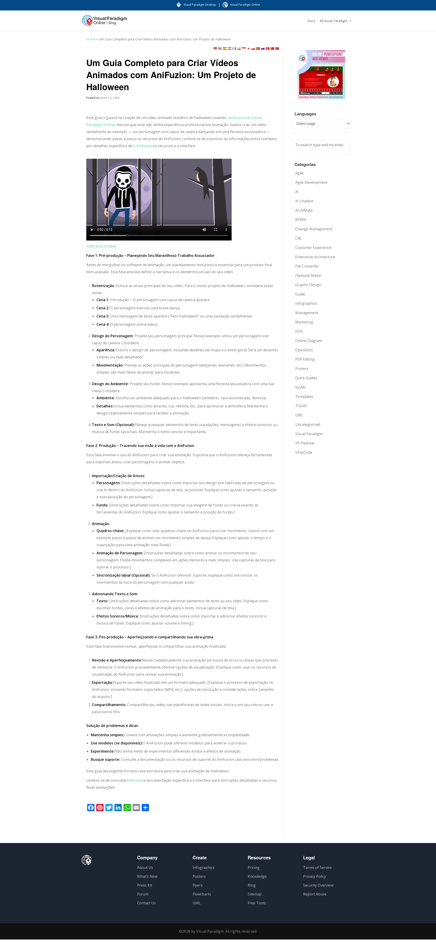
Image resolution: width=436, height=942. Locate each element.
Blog (252, 885)
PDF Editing (305, 359)
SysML (300, 387)
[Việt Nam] (267, 48)
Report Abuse (315, 894)
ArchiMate (304, 210)
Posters (301, 368)
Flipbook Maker (308, 275)
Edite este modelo (101, 246)
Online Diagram (308, 340)
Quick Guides (306, 377)
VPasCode (303, 452)
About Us (145, 867)
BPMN (300, 219)
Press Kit (144, 885)
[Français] (234, 48)
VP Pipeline (304, 443)
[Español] (224, 48)
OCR (298, 331)
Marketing (304, 322)
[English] (220, 48)
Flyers (198, 885)
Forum (142, 894)
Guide (300, 294)
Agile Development (311, 182)
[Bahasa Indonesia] (243, 48)
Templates (304, 396)
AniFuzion (135, 780)
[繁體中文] (277, 48)
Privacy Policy (314, 876)
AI (297, 191)
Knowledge (257, 876)
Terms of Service (317, 867)
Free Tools (257, 902)
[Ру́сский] (263, 48)
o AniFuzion (142, 145)
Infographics (306, 303)
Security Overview (318, 885)
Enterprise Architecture (315, 256)
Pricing (254, 867)
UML (299, 415)
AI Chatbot (304, 200)
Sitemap (255, 894)
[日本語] (248, 48)
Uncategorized (307, 424)
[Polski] (253, 48)
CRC (298, 238)
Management (306, 312)
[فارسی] (229, 48)
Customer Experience (313, 247)
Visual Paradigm (309, 433)
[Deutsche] (215, 48)
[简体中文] (272, 48)
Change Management (313, 228)
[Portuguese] (258, 48)
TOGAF (301, 405)
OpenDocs (304, 349)
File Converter (307, 266)
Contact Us (146, 902)
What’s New (147, 876)
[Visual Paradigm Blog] (104, 22)
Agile (299, 173)
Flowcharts (202, 894)
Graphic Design (308, 284)
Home (90, 39)
